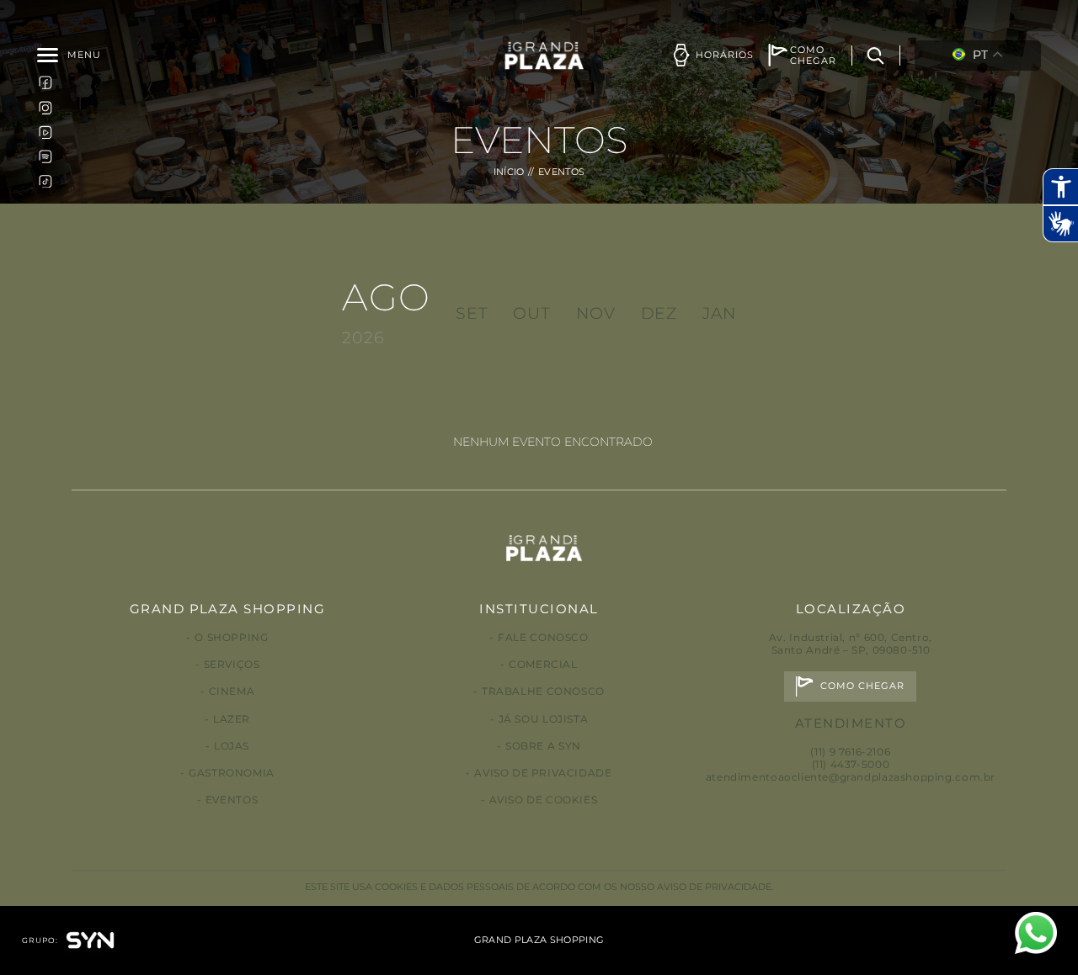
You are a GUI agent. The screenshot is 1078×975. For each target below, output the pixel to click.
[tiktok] (45, 181)
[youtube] (45, 131)
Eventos (231, 799)
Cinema (232, 691)
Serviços (232, 664)
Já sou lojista (544, 719)
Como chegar (862, 686)
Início (509, 172)
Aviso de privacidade (542, 772)
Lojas (231, 745)
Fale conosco (543, 637)
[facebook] (45, 82)
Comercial (543, 664)
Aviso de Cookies (543, 799)
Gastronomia (232, 772)
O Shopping (231, 637)
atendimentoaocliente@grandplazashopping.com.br (850, 777)
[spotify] (45, 156)
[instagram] (45, 107)
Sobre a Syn (543, 745)
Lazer (231, 719)
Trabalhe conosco (543, 691)
